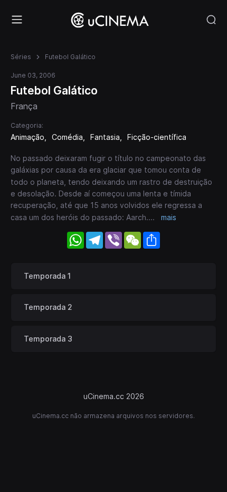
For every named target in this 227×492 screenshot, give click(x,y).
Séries (21, 57)
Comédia (67, 137)
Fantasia (105, 137)
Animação (27, 137)
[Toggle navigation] (17, 19)
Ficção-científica (156, 137)
